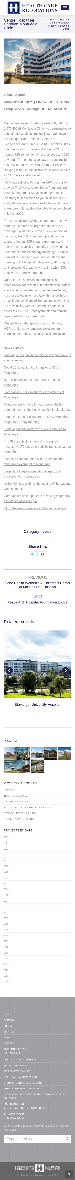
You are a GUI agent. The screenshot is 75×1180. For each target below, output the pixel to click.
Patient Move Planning (17, 1071)
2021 (6, 860)
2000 (6, 982)
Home (7, 1014)
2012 (6, 912)
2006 (6, 947)
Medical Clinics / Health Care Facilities (27, 807)
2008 (6, 935)
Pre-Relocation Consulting (20, 1059)
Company (9, 1020)
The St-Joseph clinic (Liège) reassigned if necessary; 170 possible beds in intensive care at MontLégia (37, 446)
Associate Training (15, 1049)
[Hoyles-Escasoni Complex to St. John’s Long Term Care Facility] (37, 767)
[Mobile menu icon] (65, 7)
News (7, 1037)
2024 (6, 843)
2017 (6, 883)
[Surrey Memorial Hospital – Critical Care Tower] (24, 767)
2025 (6, 837)
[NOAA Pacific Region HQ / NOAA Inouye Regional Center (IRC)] (10, 767)
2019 (6, 872)
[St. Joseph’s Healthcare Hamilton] (37, 753)
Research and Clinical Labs (20, 813)
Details (37, 664)
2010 (6, 924)
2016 (6, 889)
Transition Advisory (16, 1065)
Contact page (21, 1126)
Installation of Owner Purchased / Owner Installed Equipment (35, 1096)
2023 (6, 849)
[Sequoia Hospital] (64, 753)
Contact (9, 1043)
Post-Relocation (14, 1104)
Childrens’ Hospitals (16, 801)
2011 (6, 918)
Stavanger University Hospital (37, 704)
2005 (6, 953)
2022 (6, 854)
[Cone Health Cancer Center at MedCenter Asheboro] (51, 753)
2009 (6, 930)
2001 (6, 976)
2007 (6, 941)
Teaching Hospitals (15, 796)
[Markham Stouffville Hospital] (10, 753)
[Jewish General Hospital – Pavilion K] (24, 753)
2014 (6, 901)
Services (9, 1032)
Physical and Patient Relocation (23, 1088)
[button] (9, 670)
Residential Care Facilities (19, 819)
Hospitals (46, 532)
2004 (6, 958)
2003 (6, 964)
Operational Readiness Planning (23, 1083)
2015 (6, 895)
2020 (6, 866)
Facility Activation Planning (20, 1077)
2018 (6, 878)
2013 (6, 906)
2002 (6, 970)
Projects (9, 1026)
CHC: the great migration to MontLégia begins (35, 508)
